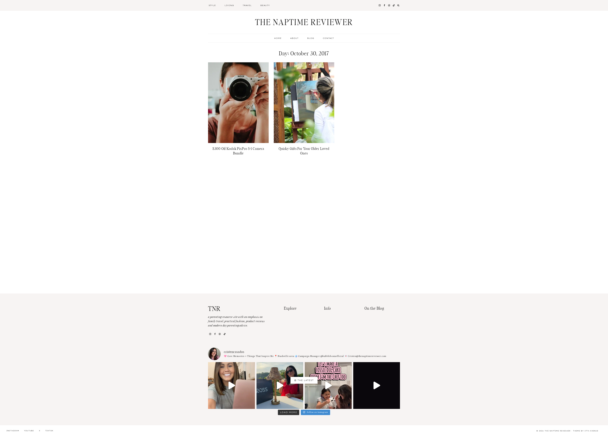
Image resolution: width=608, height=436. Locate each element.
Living (229, 5)
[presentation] (238, 102)
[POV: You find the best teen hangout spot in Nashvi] (376, 385)
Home (278, 38)
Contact (328, 38)
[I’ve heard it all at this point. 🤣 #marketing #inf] (231, 385)
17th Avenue (591, 431)
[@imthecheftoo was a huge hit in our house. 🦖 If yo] (328, 385)
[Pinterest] (389, 5)
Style (212, 5)
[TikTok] (224, 334)
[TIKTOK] (394, 5)
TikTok (49, 431)
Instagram (12, 431)
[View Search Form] (398, 5)
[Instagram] (379, 5)
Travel (247, 5)
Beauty (265, 5)
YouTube (29, 431)
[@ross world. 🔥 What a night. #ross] (279, 385)
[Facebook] (384, 5)
